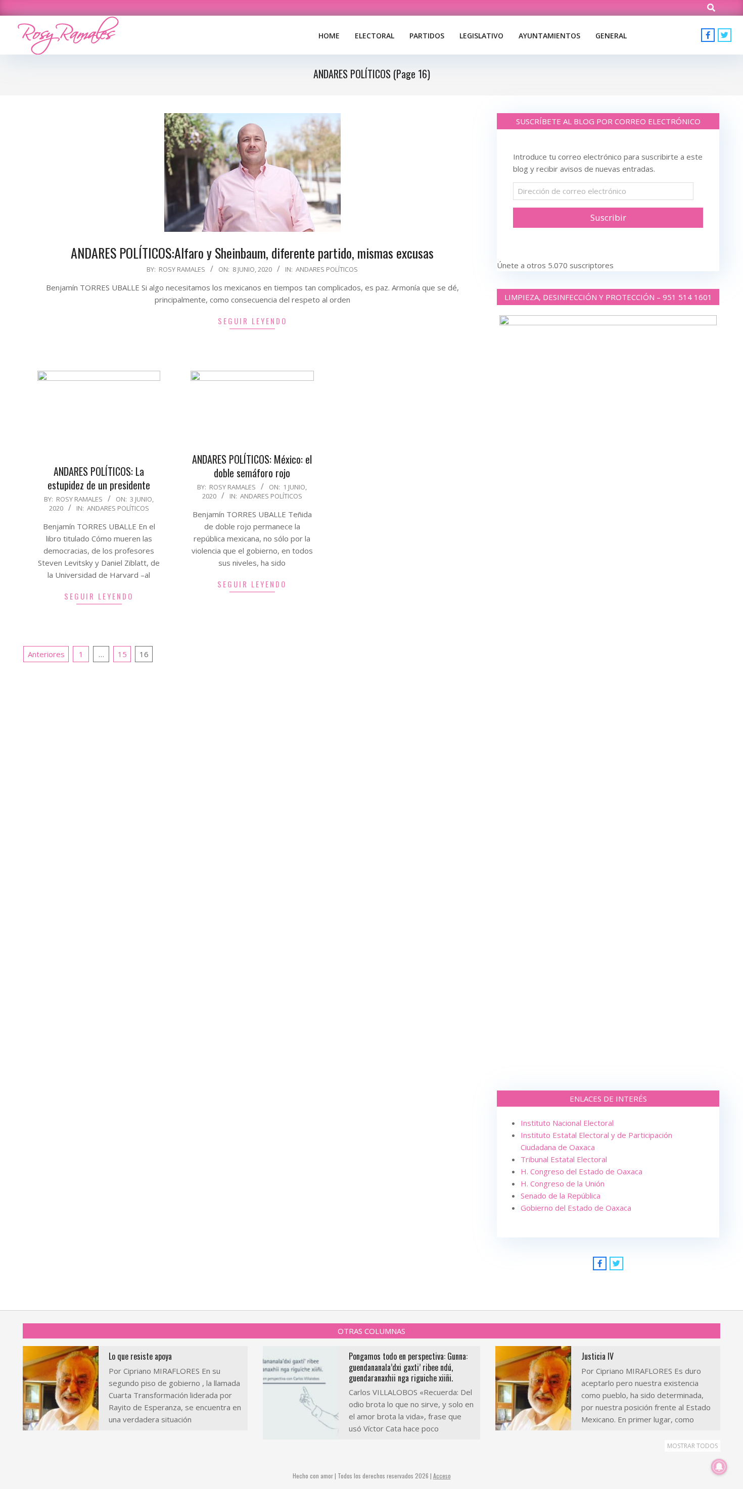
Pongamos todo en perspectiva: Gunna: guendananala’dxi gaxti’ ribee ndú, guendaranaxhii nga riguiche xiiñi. (408, 1367)
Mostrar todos (692, 1446)
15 (122, 654)
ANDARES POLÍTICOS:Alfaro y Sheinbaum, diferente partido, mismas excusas (252, 253)
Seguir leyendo (252, 320)
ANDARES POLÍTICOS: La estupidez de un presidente (99, 478)
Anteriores (46, 654)
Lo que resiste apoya (140, 1356)
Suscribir (608, 217)
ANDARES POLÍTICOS (327, 269)
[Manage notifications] (719, 1467)
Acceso (442, 1475)
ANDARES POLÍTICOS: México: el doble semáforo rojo (252, 466)
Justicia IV (597, 1356)
